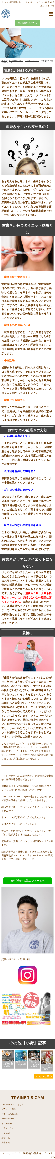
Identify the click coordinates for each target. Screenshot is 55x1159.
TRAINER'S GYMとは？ (12, 1104)
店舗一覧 (5, 1138)
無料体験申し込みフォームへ (27, 880)
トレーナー (6, 1123)
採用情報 (5, 1142)
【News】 (6, 1133)
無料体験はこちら (27, 23)
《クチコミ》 (7, 1128)
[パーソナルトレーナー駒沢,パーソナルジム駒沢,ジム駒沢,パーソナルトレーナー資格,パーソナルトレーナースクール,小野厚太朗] (27, 985)
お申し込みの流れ (9, 1114)
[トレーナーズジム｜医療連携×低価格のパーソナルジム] (5, 13)
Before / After (7, 1119)
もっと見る (45, 1076)
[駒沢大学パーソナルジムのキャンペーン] (27, 1034)
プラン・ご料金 (8, 1109)
